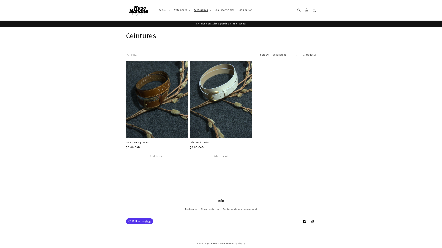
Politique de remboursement (240, 209)
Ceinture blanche (199, 142)
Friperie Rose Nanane (215, 243)
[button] (164, 10)
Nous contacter (210, 209)
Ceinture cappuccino (137, 142)
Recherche (191, 209)
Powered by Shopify (235, 243)
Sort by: (264, 54)
